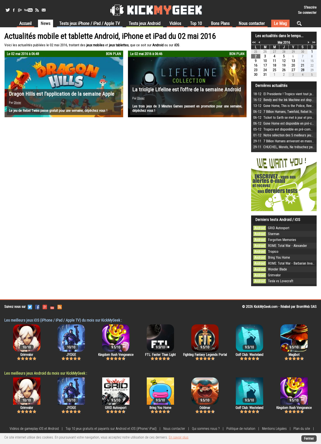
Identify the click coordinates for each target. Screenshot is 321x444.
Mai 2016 (284, 42)
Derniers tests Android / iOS (277, 219)
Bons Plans (220, 23)
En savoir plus (178, 437)
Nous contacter (252, 23)
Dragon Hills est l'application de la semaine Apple (61, 94)
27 (293, 70)
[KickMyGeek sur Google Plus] (19, 10)
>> (313, 42)
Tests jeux (89, 23)
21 (302, 65)
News (45, 23)
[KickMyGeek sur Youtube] (28, 10)
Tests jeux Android (144, 23)
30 (255, 74)
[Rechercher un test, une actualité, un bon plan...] (300, 23)
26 (265, 52)
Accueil (25, 23)
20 (293, 65)
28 (302, 70)
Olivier (17, 102)
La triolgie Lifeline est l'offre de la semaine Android (186, 89)
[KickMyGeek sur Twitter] (7, 10)
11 (274, 61)
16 (255, 65)
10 (265, 61)
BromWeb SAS (306, 307)
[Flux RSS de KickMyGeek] (37, 10)
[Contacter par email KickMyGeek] (43, 10)
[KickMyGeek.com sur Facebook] (37, 307)
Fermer (309, 438)
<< (254, 42)
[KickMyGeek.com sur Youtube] (52, 307)
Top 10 (196, 23)
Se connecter (307, 12)
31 (265, 74)
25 (274, 70)
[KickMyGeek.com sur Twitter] (30, 307)
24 (265, 70)
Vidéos (175, 23)
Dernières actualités (271, 85)
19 (284, 65)
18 (274, 65)
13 (293, 61)
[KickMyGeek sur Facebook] (13, 10)
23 (255, 70)
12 (284, 61)
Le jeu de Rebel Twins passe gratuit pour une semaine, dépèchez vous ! (58, 110)
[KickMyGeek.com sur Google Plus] (44, 307)
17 (265, 65)
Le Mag (280, 23)
